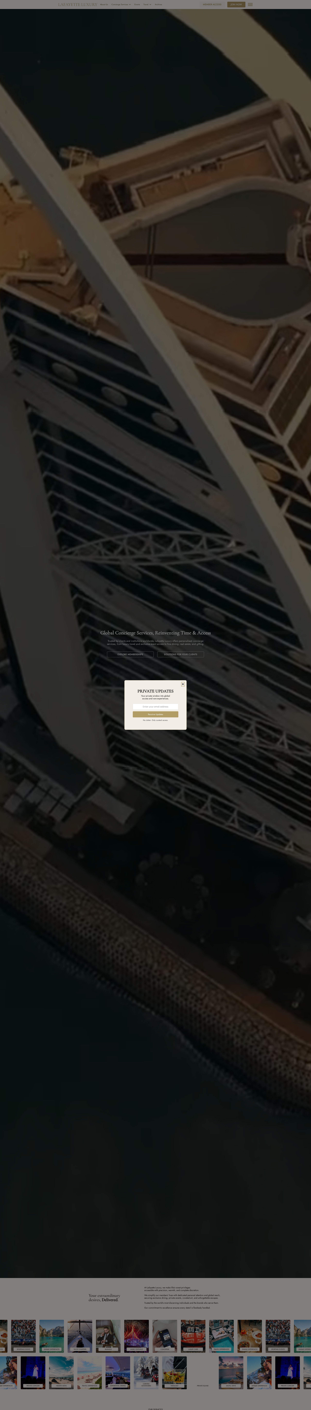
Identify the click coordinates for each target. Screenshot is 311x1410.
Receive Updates (155, 714)
